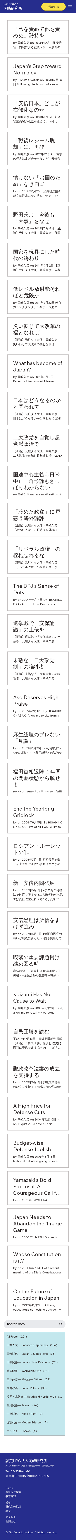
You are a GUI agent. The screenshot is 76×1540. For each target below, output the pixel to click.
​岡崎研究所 (13, 8)
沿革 (8, 1502)
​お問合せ (11, 1521)
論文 (8, 1510)
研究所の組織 (13, 1506)
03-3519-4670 (20, 1471)
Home (9, 1488)
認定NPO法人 (11, 3)
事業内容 (11, 1496)
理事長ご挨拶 (13, 1492)
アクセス (11, 1517)
